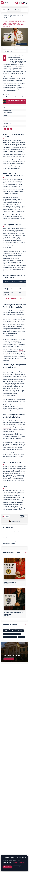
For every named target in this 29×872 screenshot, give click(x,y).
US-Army (11, 316)
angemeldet (11, 541)
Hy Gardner (7, 633)
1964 (6, 630)
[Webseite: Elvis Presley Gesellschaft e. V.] (5, 129)
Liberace (21, 636)
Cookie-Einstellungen (7, 869)
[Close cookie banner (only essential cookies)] (27, 855)
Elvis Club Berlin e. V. (10, 582)
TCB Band (13, 344)
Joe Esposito (8, 346)
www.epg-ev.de (7, 428)
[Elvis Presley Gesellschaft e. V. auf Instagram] (11, 129)
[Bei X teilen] (12, 9)
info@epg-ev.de (7, 123)
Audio (14, 636)
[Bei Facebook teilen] (8, 9)
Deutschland (6, 78)
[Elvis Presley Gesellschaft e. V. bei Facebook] (8, 129)
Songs (6, 636)
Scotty (20, 630)
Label (13, 630)
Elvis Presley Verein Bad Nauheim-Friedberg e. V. (14, 613)
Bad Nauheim (6, 73)
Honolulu (16, 633)
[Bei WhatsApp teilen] (19, 9)
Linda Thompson (18, 346)
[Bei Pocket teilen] (15, 9)
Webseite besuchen (9, 658)
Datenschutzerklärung (19, 862)
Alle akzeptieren (7, 866)
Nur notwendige (17, 866)
